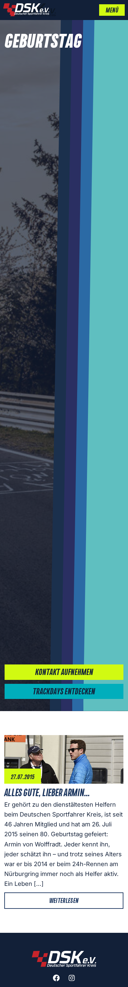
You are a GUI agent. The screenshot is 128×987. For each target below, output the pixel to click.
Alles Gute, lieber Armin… (47, 793)
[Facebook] (56, 978)
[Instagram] (72, 978)
